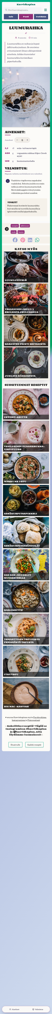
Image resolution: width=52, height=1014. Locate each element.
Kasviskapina (26, 4)
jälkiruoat (25, 225)
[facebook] (15, 240)
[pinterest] (22, 240)
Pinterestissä (33, 720)
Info (11, 16)
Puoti (26, 16)
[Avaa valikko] (45, 10)
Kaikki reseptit (34, 744)
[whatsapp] (37, 240)
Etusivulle (15, 744)
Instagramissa (18, 720)
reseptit (15, 225)
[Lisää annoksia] (27, 140)
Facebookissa (39, 717)
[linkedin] (30, 240)
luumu (21, 232)
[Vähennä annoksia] (17, 140)
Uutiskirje (41, 16)
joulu (14, 232)
